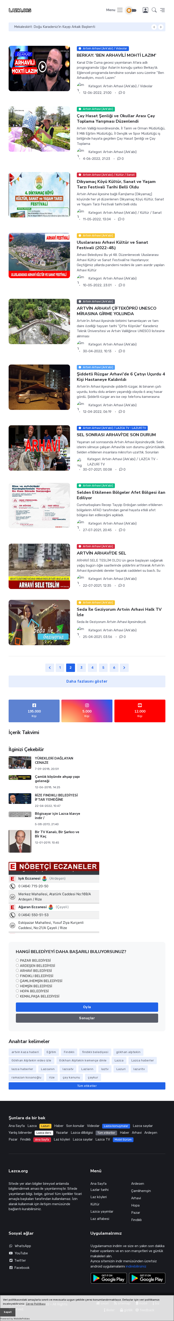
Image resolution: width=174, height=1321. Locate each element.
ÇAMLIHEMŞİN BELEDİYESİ (41, 981)
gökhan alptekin (128, 1052)
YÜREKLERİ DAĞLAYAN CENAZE (54, 760)
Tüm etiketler (87, 1085)
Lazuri (121, 1069)
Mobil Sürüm (123, 1139)
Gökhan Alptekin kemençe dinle (83, 1060)
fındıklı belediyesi (95, 1052)
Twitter (19, 1260)
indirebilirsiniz (136, 1266)
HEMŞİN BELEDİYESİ (36, 986)
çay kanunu (71, 1077)
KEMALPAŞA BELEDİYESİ (39, 996)
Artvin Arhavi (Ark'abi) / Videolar (127, 86)
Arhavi (137, 1133)
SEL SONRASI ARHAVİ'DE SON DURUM (116, 435)
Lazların (87, 1069)
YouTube (21, 1253)
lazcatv (68, 1069)
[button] (154, 10)
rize (52, 1077)
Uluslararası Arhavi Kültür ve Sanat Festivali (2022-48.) (112, 245)
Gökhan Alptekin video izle (31, 1060)
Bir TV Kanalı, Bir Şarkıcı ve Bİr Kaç (57, 834)
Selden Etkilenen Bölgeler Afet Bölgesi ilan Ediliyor (121, 495)
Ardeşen (150, 1133)
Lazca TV (102, 1139)
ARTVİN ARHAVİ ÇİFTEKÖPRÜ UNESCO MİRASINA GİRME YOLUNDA (116, 310)
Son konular (75, 1126)
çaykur (93, 1077)
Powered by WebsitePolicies (15, 1318)
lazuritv (139, 1069)
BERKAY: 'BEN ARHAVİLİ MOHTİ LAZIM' (116, 55)
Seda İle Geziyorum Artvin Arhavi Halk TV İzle (119, 612)
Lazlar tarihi (99, 1190)
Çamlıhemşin (141, 1191)
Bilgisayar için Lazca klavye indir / (57, 815)
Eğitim (51, 1052)
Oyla (87, 1007)
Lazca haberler (142, 1060)
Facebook (20, 1268)
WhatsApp (23, 1246)
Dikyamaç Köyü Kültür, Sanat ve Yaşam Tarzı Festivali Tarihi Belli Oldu (116, 184)
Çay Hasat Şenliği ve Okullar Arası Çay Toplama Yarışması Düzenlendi (116, 118)
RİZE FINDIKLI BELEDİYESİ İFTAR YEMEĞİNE (56, 797)
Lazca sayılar (143, 1126)
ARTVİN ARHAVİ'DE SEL (101, 553)
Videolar (93, 1126)
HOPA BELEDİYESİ (34, 991)
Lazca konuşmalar (116, 1126)
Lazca (119, 1060)
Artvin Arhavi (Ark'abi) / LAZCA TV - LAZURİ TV (122, 461)
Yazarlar (62, 1133)
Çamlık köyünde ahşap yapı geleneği (57, 778)
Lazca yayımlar (101, 1211)
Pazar (13, 1139)
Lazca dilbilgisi (82, 1133)
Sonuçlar (87, 1018)
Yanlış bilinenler (20, 1133)
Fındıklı (69, 1052)
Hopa (135, 1205)
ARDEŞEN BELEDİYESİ (37, 966)
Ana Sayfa (17, 1126)
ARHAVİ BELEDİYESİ (36, 971)
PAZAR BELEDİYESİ (35, 961)
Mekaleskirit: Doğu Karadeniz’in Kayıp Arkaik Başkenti (54, 27)
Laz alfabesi (99, 1219)
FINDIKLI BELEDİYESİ (36, 976)
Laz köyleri (62, 1139)
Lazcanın (48, 1069)
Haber (58, 1126)
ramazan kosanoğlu (26, 1077)
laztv (105, 1069)
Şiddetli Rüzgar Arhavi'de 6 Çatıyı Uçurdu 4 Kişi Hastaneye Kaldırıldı (121, 376)
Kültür (94, 1204)
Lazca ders (43, 1132)
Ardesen (137, 1184)
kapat (8, 1312)
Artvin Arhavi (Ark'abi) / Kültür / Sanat (132, 213)
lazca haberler (22, 1069)
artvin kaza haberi (25, 1052)
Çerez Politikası (36, 1303)
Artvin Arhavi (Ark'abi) (120, 152)
